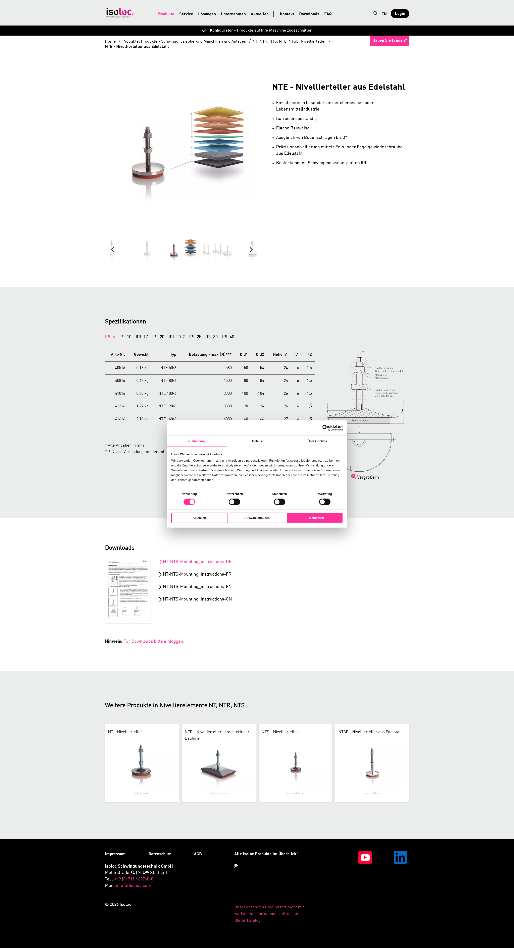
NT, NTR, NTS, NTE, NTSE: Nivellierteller (290, 42)
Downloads (309, 14)
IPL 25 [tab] (195, 337)
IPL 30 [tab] (212, 337)
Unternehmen (233, 14)
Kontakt (287, 14)
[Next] (250, 249)
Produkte (166, 14)
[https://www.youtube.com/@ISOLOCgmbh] (355, 887)
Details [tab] (257, 441)
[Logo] (120, 12)
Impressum (115, 854)
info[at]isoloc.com (133, 885)
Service (186, 14)
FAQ (328, 14)
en (384, 14)
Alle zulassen (314, 518)
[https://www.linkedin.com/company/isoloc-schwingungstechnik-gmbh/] (392, 887)
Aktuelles (259, 14)
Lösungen (207, 14)
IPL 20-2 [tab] (177, 337)
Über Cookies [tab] (317, 441)
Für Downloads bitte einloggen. (153, 641)
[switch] (234, 502)
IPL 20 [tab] (158, 337)
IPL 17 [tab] (142, 337)
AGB (198, 854)
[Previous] (113, 249)
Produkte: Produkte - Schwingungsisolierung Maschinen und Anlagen (184, 42)
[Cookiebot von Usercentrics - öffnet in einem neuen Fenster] (325, 428)
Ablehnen (199, 518)
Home (111, 42)
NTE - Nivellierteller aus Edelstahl (137, 47)
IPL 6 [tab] (110, 337)
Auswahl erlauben (257, 518)
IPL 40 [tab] (228, 337)
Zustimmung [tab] (197, 441)
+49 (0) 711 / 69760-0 (133, 879)
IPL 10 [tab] (125, 337)
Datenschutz (160, 854)
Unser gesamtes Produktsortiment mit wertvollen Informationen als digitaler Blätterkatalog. (269, 914)
